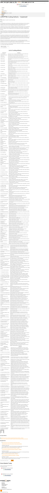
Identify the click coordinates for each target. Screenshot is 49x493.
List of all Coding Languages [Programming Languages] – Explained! (11, 449)
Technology (3, 13)
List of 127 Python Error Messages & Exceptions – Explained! (10, 455)
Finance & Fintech (4, 484)
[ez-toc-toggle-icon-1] (8, 46)
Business (3, 483)
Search (12, 460)
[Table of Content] (8, 46)
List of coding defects (4, 47)
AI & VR (3, 15)
